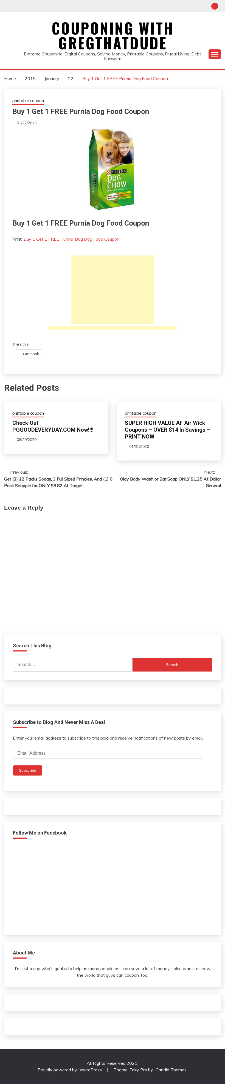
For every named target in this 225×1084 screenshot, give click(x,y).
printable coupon (28, 100)
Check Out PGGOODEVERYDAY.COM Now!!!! (53, 426)
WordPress (91, 1069)
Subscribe (27, 770)
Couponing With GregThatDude (113, 35)
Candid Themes (171, 1069)
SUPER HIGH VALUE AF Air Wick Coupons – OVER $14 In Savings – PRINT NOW (167, 430)
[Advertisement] (112, 289)
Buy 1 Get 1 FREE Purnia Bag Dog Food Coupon (71, 239)
